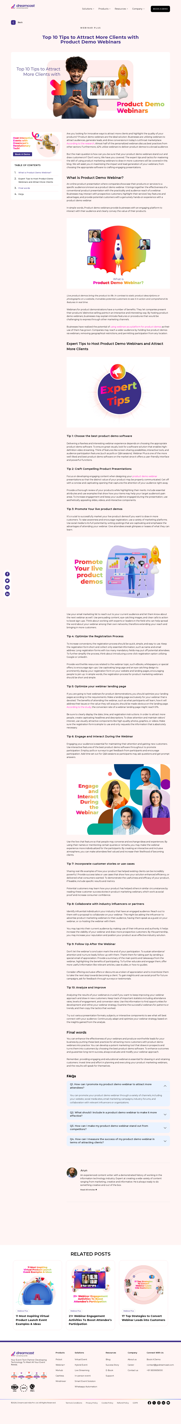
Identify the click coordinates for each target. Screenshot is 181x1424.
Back (20, 22)
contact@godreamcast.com (160, 1365)
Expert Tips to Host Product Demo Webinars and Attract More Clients (36, 180)
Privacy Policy (92, 1403)
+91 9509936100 (155, 1370)
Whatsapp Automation (86, 1386)
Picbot (59, 1359)
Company (137, 9)
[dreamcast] (22, 1355)
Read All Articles (88, 1190)
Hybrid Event (81, 1365)
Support (110, 1376)
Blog (108, 1359)
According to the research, (81, 143)
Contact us (133, 1370)
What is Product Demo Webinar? (34, 172)
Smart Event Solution (85, 1381)
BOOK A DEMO (160, 9)
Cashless (60, 1376)
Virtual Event (81, 1359)
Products (103, 9)
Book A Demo (154, 1359)
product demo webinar (144, 476)
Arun (84, 1170)
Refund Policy (123, 1403)
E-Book (109, 1370)
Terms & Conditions (74, 1403)
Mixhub (59, 1370)
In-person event (83, 1376)
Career (131, 1365)
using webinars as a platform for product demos (135, 326)
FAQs (21, 194)
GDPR (135, 1403)
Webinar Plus (90, 28)
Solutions (87, 9)
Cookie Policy (107, 1403)
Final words (24, 188)
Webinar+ (60, 1365)
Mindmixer (61, 1381)
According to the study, (79, 707)
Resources (120, 9)
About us (132, 1359)
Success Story (112, 1365)
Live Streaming (82, 1370)
